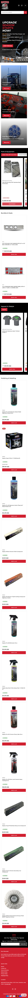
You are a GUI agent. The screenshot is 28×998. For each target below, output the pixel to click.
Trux (3, 241)
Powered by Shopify (21, 993)
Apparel (4, 309)
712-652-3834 (8, 984)
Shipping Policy (4, 975)
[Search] (25, 12)
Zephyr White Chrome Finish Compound (12, 551)
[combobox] (14, 12)
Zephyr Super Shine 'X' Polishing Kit (11, 458)
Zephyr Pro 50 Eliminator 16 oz (9, 643)
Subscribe (23, 944)
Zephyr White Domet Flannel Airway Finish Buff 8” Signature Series (13, 916)
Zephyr (3, 410)
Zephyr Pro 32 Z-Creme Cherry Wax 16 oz (12, 734)
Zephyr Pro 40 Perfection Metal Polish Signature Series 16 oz (11, 412)
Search (2, 966)
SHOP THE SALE (7, 45)
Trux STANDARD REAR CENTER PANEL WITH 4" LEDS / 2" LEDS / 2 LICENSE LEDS (13, 287)
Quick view (14, 254)
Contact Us (3, 968)
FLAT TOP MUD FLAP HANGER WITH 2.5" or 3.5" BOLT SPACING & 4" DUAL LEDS (13, 244)
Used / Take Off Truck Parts (9, 154)
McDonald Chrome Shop (7, 180)
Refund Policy (4, 972)
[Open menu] (25, 5)
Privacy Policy (4, 973)
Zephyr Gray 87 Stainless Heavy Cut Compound (14, 825)
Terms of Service (5, 970)
